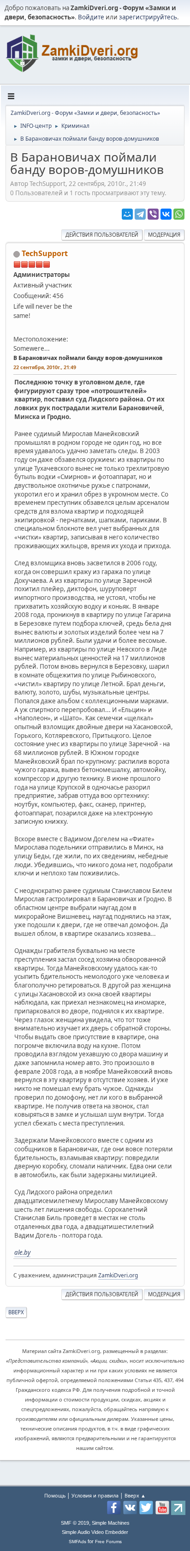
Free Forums (108, 1541)
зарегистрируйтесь (148, 17)
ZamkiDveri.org (118, 1275)
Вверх (16, 1312)
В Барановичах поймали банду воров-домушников (88, 358)
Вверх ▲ (135, 1495)
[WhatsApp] (178, 214)
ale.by (22, 1252)
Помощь (54, 1495)
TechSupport (45, 253)
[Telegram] (140, 214)
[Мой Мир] (127, 214)
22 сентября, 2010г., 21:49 (44, 367)
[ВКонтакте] (166, 214)
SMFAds (77, 1541)
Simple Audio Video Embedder (95, 1532)
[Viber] (153, 214)
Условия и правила (95, 1495)
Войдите (91, 17)
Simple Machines (111, 1523)
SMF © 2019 (75, 1523)
